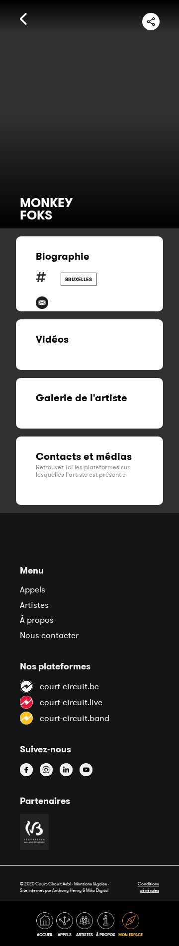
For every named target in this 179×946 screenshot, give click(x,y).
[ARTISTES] (85, 926)
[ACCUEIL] (46, 926)
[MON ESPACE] (130, 926)
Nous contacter (49, 635)
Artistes (34, 604)
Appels (32, 589)
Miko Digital (97, 890)
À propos (37, 619)
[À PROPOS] (106, 926)
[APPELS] (66, 926)
